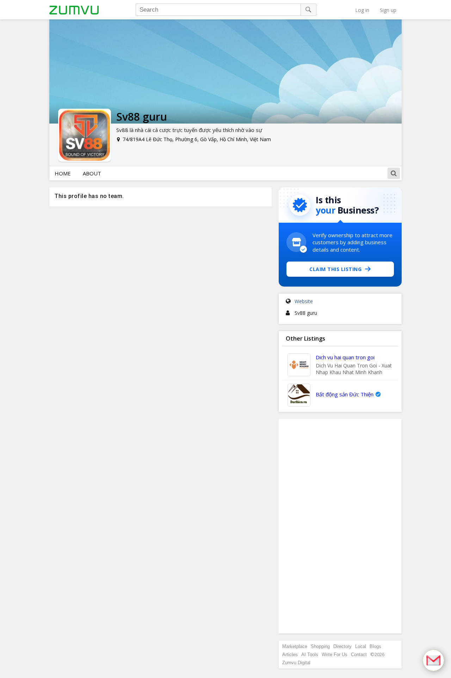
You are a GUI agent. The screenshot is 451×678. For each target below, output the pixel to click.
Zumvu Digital (296, 662)
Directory (342, 646)
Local (360, 646)
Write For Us (334, 654)
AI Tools (309, 654)
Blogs (375, 646)
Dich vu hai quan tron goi (345, 357)
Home (63, 173)
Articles (290, 654)
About (92, 173)
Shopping (320, 646)
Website (304, 301)
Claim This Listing (335, 269)
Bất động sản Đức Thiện (344, 394)
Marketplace (294, 646)
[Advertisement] (340, 526)
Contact (359, 654)
